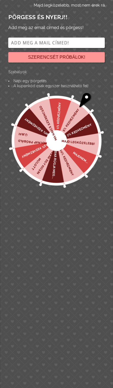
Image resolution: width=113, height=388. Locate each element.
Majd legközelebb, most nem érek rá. (70, 5)
